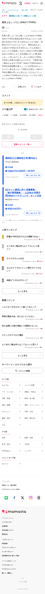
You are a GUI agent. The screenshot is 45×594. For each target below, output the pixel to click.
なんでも (5, 385)
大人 (3, 424)
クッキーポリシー (7, 551)
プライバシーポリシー (9, 547)
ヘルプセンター (7, 522)
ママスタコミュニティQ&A (11, 489)
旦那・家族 (6, 398)
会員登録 (27, 3)
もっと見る (22, 291)
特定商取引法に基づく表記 (10, 555)
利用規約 (5, 543)
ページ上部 (22, 581)
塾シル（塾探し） (7, 573)
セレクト (5, 463)
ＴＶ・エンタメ (8, 391)
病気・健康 (6, 405)
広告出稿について (7, 530)
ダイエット (6, 411)
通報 (3, 87)
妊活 (3, 437)
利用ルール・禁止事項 (9, 485)
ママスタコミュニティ (9, 569)
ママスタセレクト (7, 565)
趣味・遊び (6, 418)
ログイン (35, 3)
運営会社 (5, 534)
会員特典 (5, 526)
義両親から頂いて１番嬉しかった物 (22, 16)
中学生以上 (6, 451)
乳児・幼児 (6, 444)
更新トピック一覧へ (22, 144)
